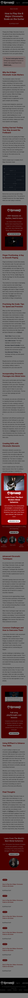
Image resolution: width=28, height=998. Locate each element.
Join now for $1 (14, 521)
